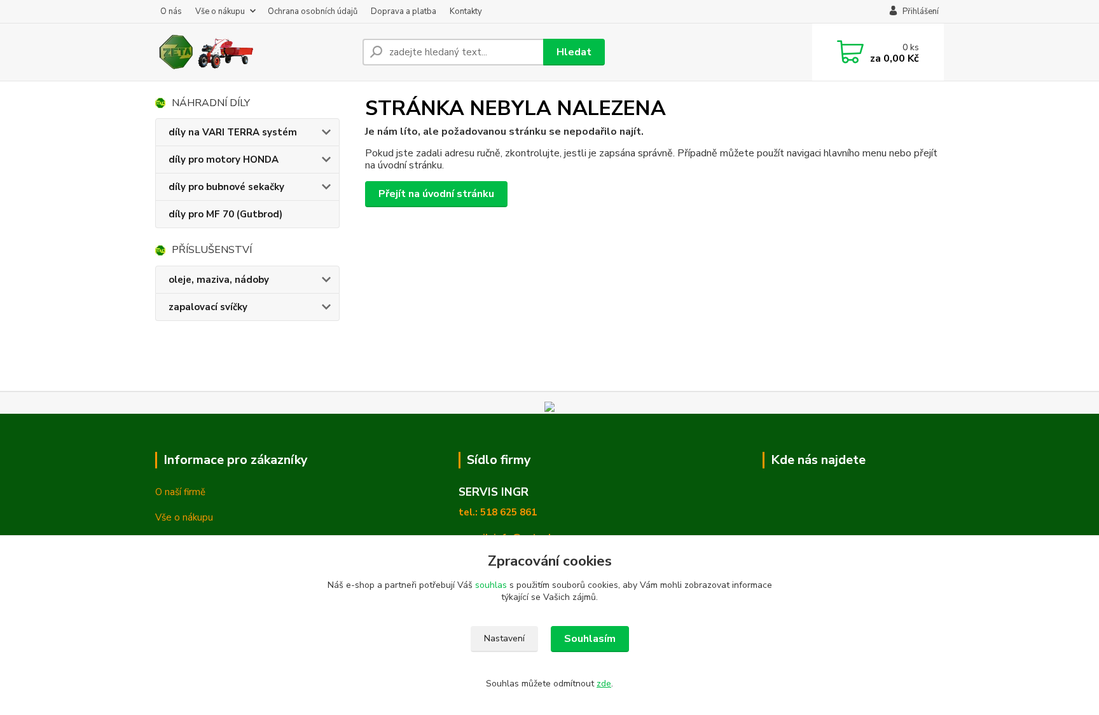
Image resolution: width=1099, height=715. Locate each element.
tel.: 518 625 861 (498, 512)
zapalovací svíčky (208, 307)
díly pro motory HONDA (224, 159)
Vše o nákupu (220, 11)
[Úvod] (253, 52)
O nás (171, 11)
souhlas (491, 585)
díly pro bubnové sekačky (226, 186)
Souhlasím (590, 639)
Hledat (573, 52)
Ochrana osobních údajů (312, 11)
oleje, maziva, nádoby (219, 279)
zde (604, 684)
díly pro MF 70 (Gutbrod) (225, 214)
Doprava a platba (403, 11)
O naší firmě (180, 492)
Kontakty (466, 11)
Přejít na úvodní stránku (436, 194)
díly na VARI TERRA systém (233, 132)
